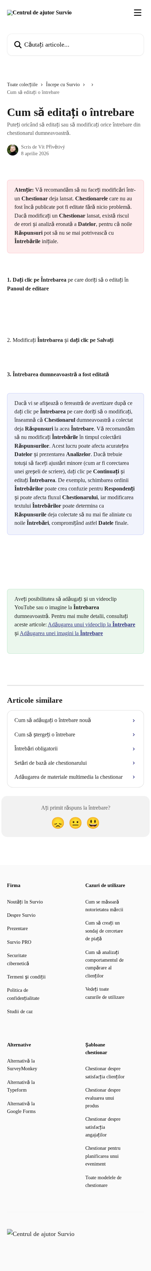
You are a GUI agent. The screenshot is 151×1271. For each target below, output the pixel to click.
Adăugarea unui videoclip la (91, 624)
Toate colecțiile (22, 84)
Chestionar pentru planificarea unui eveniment (102, 1156)
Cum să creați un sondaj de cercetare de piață (104, 930)
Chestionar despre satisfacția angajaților (102, 1127)
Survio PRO (19, 942)
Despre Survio (21, 915)
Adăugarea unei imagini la (61, 633)
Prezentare (17, 928)
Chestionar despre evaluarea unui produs (102, 1097)
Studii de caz (20, 1011)
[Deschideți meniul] (137, 12)
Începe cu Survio (63, 84)
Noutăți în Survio (25, 902)
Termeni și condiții (26, 977)
